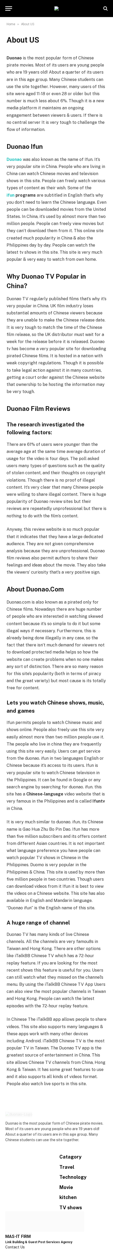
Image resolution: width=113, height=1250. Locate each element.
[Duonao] (56, 8)
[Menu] (8, 8)
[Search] (105, 8)
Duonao (14, 159)
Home (11, 24)
